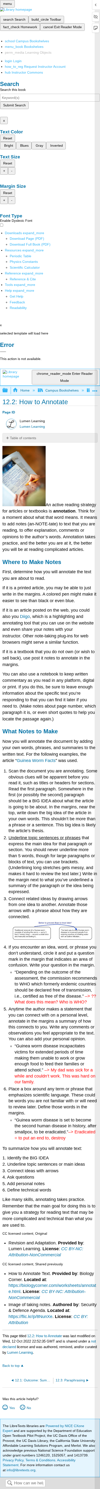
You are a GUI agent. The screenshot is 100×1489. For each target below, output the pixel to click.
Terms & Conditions (40, 1460)
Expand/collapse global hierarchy (8, 390)
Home (24, 390)
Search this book (13, 90)
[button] (17, 302)
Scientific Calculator (25, 267)
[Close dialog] (3, 351)
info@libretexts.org (20, 1470)
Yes (12, 1408)
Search (9, 1483)
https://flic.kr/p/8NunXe (30, 1316)
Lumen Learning (32, 426)
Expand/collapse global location (95, 389)
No (29, 1408)
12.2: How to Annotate (44, 1336)
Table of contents (23, 438)
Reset (7, 138)
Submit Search (14, 105)
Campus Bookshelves (62, 390)
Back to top (11, 1366)
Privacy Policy (13, 1460)
